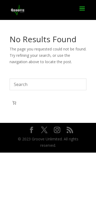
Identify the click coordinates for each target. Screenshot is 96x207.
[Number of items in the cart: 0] (14, 102)
